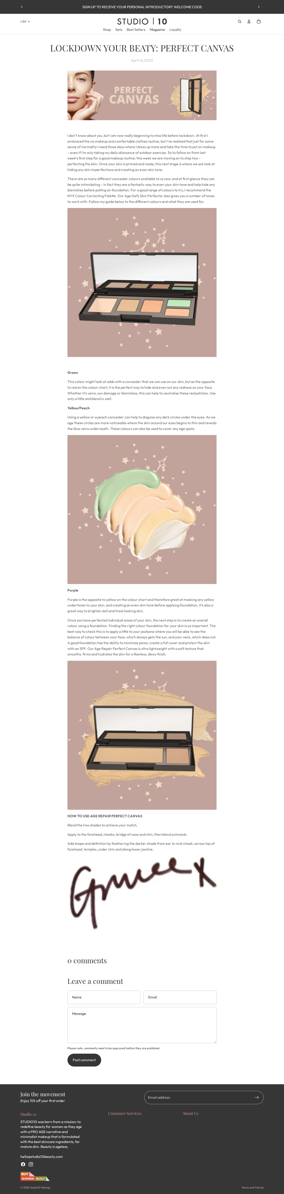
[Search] (240, 21)
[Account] (249, 21)
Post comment (84, 1060)
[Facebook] (23, 1164)
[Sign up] (257, 1097)
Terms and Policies (253, 1187)
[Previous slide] (22, 7)
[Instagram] (31, 1164)
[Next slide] (259, 7)
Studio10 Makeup (40, 1187)
